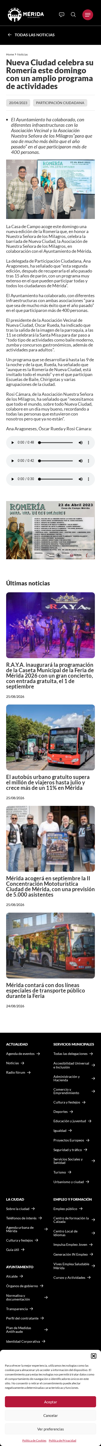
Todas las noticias (35, 34)
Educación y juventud (69, 1121)
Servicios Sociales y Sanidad (68, 1160)
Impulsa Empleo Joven (70, 1244)
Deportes (60, 1111)
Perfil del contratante (22, 1318)
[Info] (61, 14)
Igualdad (59, 1130)
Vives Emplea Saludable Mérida (71, 1266)
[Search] (73, 15)
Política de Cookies (34, 1440)
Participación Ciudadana (60, 103)
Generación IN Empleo (70, 1254)
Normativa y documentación (18, 1297)
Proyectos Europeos (68, 1140)
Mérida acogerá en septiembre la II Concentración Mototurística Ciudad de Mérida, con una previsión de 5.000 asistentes (50, 886)
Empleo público (65, 1209)
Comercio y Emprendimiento (66, 1091)
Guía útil (12, 1249)
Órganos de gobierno (22, 1286)
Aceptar (50, 1402)
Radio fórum (15, 1072)
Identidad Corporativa (23, 1341)
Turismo (59, 1172)
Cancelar (50, 1415)
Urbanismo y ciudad (68, 1182)
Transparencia (17, 1309)
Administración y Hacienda (66, 1078)
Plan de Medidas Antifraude (18, 1330)
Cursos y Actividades (69, 1277)
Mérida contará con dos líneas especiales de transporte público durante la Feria (45, 990)
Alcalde (12, 1276)
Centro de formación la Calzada (71, 1219)
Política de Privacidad (62, 1440)
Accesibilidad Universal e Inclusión (71, 1065)
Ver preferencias (50, 1429)
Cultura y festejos (19, 1240)
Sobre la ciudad (17, 1209)
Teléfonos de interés (21, 1218)
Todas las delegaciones (70, 1053)
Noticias (22, 54)
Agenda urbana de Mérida (20, 1229)
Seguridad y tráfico (67, 1150)
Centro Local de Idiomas (65, 1233)
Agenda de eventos (20, 1053)
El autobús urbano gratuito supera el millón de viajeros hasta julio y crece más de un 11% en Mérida (48, 782)
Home (10, 54)
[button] (93, 1356)
